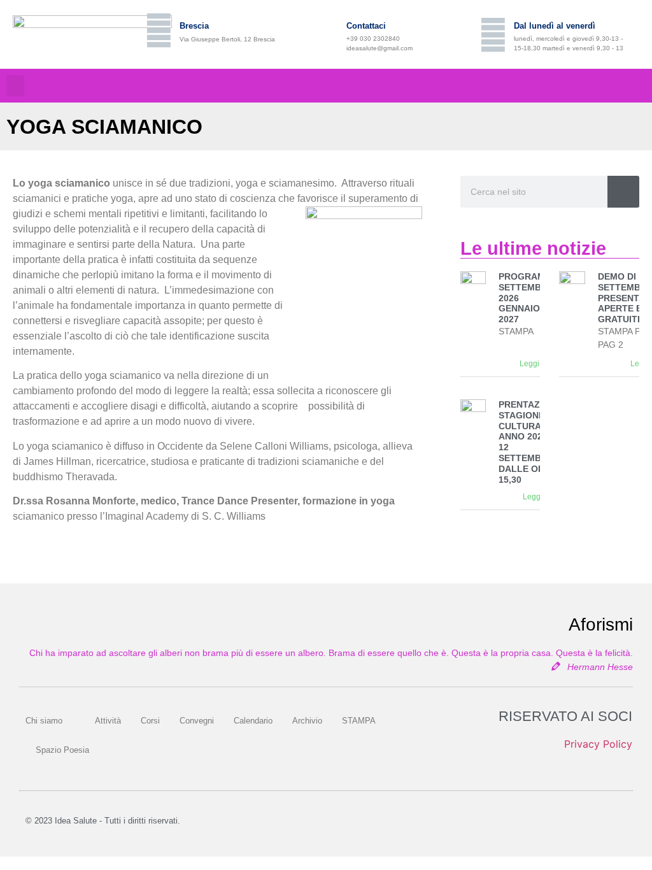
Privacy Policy (598, 744)
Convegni (197, 720)
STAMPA (359, 720)
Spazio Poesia (62, 750)
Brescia (194, 26)
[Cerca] (623, 192)
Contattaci (366, 26)
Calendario (253, 720)
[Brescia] (159, 30)
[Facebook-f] (610, 86)
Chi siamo (43, 720)
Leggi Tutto (539, 363)
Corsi (150, 720)
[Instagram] (636, 86)
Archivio (307, 720)
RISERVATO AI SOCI (565, 716)
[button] (15, 85)
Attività (108, 720)
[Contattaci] (325, 34)
